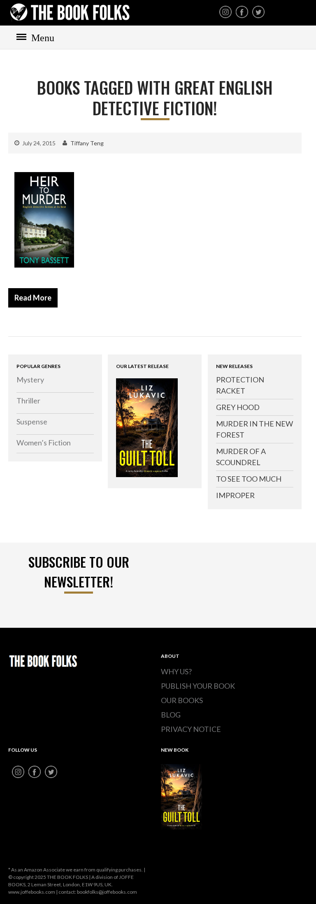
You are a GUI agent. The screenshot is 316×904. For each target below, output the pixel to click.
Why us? (176, 671)
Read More (32, 297)
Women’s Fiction (43, 442)
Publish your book (198, 685)
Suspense (31, 421)
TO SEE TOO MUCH (248, 478)
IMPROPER (235, 495)
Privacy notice (191, 729)
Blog (171, 714)
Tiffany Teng (87, 143)
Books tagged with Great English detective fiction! (155, 97)
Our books (182, 700)
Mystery (30, 379)
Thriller (28, 400)
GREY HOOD (238, 407)
